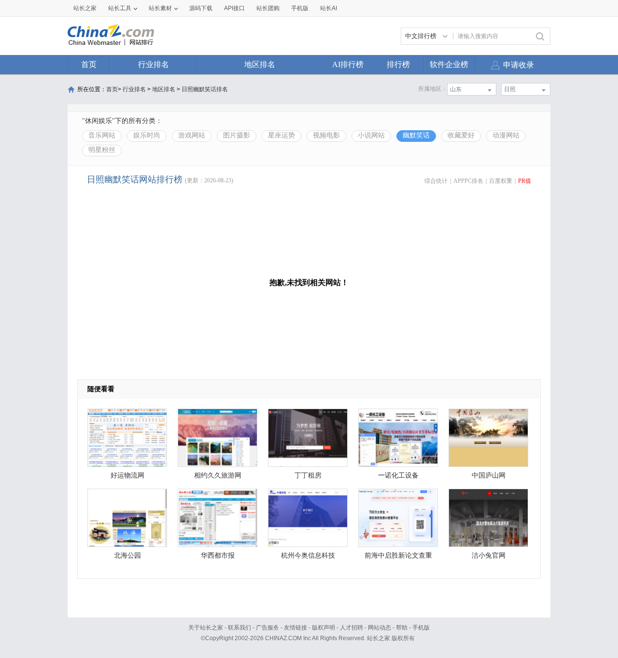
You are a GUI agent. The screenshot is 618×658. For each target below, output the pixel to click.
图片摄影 (236, 135)
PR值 (524, 181)
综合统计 (436, 181)
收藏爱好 (461, 135)
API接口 (234, 8)
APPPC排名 (468, 181)
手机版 (421, 627)
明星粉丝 (101, 149)
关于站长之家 (205, 627)
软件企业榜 (449, 64)
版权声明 (323, 627)
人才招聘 (351, 627)
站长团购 (268, 8)
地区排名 (259, 64)
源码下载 (200, 8)
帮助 (401, 627)
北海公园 (127, 555)
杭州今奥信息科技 (308, 555)
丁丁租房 (308, 475)
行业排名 (153, 64)
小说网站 (371, 135)
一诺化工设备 (398, 475)
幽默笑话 (416, 135)
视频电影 (326, 135)
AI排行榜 (348, 64)
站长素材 (160, 8)
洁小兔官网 (489, 555)
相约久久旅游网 (217, 475)
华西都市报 (218, 555)
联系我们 (239, 627)
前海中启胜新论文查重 (398, 555)
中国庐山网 (489, 475)
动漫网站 (506, 135)
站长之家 (85, 8)
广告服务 (267, 627)
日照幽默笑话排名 (205, 89)
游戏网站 (191, 135)
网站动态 (379, 627)
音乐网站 (101, 135)
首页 (89, 64)
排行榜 (398, 64)
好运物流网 (127, 475)
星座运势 (281, 135)
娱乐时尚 (146, 135)
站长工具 (119, 8)
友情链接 (295, 627)
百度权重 (500, 181)
